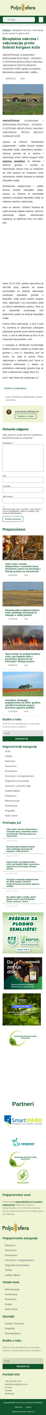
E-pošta (6, 486)
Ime (4, 476)
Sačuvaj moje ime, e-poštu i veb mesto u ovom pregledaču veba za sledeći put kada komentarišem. (22, 511)
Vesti (22, 79)
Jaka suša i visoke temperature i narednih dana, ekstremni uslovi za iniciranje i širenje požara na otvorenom (23, 568)
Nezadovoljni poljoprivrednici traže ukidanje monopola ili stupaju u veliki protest (22, 612)
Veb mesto (8, 496)
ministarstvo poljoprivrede (23, 397)
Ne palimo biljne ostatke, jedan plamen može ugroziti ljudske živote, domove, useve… (21, 899)
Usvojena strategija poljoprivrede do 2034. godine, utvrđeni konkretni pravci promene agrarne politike (23, 704)
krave (8, 397)
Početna (7, 30)
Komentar (8, 443)
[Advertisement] (23, 251)
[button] (41, 19)
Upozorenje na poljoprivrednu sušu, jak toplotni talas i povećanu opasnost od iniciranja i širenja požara (22, 658)
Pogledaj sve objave (25, 416)
